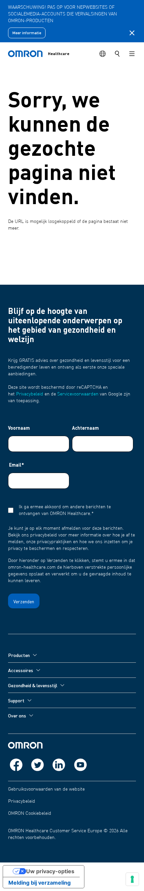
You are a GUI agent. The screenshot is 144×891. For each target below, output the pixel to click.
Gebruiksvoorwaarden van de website (46, 789)
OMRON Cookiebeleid (29, 813)
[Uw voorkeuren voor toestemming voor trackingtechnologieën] (132, 879)
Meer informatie (26, 32)
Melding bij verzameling (39, 882)
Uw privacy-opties (50, 871)
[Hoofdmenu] (132, 54)
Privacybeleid (29, 394)
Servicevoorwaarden (77, 394)
